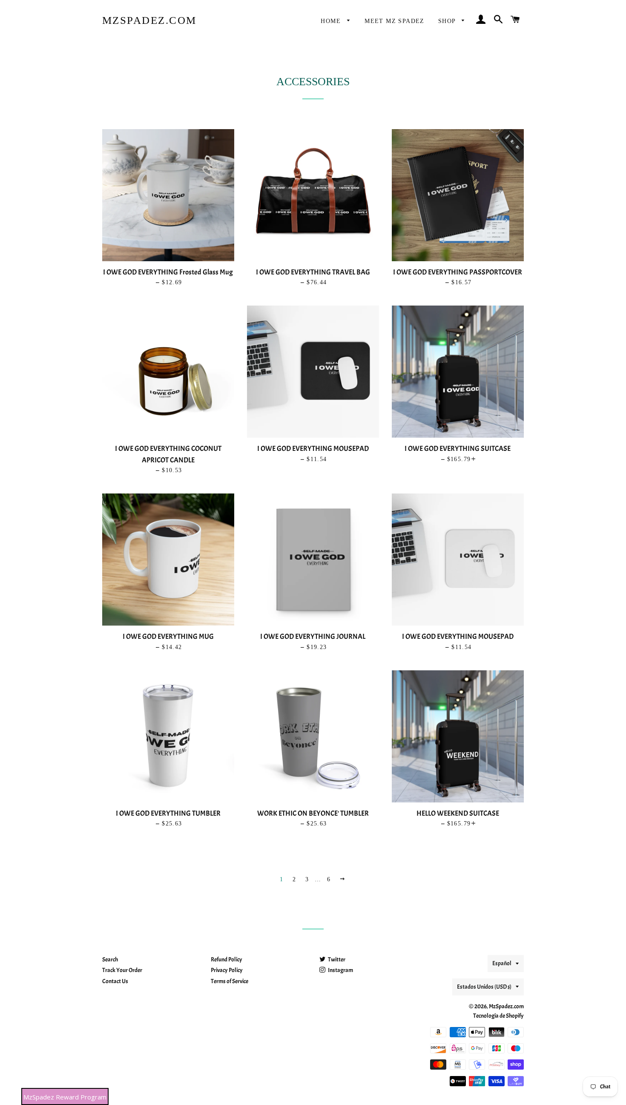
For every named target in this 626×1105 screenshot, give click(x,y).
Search (110, 959)
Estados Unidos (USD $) (484, 986)
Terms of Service (229, 981)
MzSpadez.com (149, 20)
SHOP (448, 21)
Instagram (340, 970)
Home (332, 21)
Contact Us (115, 981)
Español (501, 963)
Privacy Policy (227, 970)
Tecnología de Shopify (498, 1015)
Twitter (336, 959)
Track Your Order (122, 970)
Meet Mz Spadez (395, 21)
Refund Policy (226, 959)
